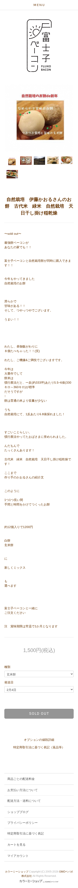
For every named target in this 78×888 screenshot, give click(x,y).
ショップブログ (18, 812)
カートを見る (16, 844)
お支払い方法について (22, 790)
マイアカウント (18, 855)
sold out (39, 713)
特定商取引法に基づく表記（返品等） (39, 747)
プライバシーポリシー (22, 822)
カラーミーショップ (16, 871)
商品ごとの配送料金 (21, 779)
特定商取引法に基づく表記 (25, 833)
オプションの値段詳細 (39, 739)
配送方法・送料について (24, 800)
